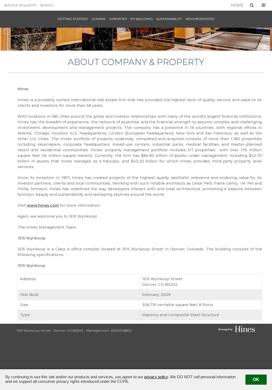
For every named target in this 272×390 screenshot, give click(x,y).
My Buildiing (141, 19)
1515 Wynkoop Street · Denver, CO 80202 (50, 330)
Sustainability (169, 19)
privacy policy (156, 377)
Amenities (118, 19)
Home (237, 5)
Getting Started (73, 19)
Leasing (99, 19)
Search (47, 5)
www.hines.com (43, 205)
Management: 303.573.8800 (109, 330)
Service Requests (20, 5)
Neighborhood (200, 19)
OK (256, 379)
